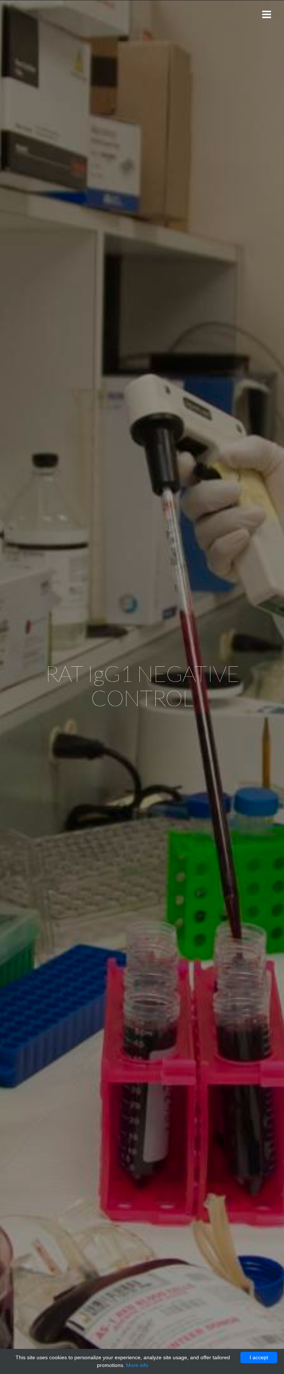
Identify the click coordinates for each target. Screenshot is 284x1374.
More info (137, 1365)
